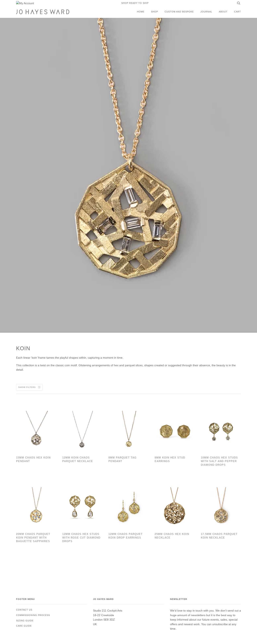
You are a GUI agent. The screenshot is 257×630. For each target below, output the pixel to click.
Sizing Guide (25, 620)
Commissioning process (33, 615)
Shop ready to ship (135, 3)
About (223, 11)
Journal (206, 11)
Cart (237, 11)
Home (140, 11)
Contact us (24, 610)
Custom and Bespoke (179, 11)
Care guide (24, 626)
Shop (154, 11)
